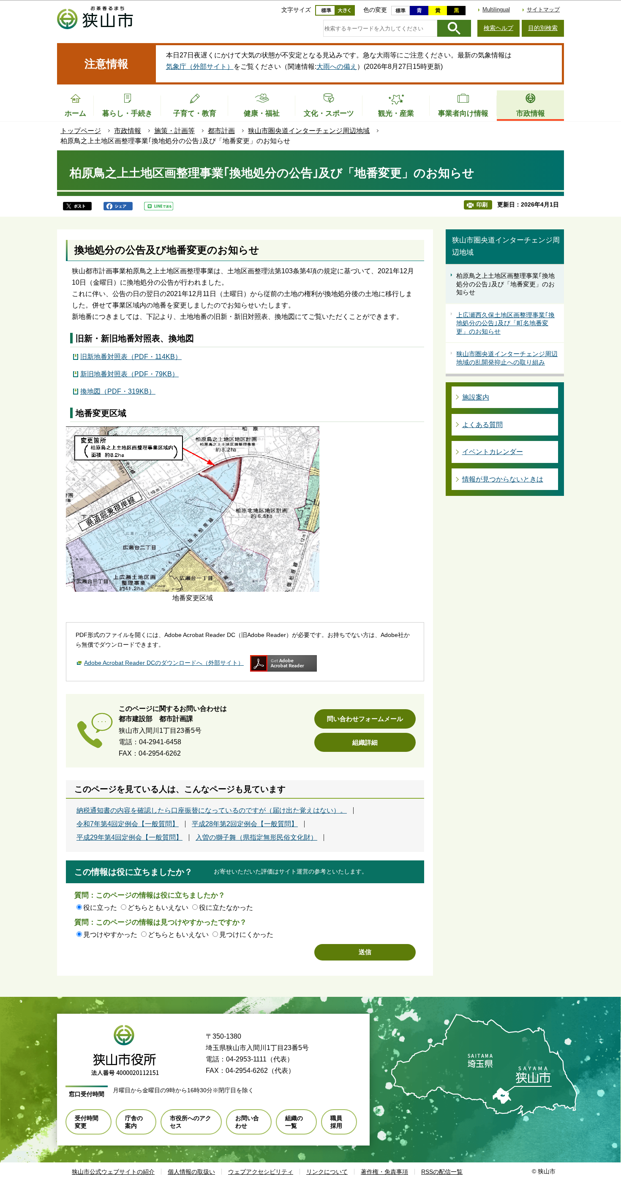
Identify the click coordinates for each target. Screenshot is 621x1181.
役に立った (100, 907)
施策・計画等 (174, 130)
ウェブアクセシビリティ (260, 1172)
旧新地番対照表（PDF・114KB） (131, 356)
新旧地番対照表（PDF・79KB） (129, 374)
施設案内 (475, 397)
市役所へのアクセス (190, 1122)
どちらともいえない (158, 907)
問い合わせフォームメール (365, 718)
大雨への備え (336, 66)
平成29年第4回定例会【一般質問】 (129, 837)
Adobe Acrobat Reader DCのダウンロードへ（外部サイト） (164, 662)
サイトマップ (543, 9)
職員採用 (336, 1122)
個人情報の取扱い (191, 1172)
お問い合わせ (247, 1122)
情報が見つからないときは (502, 479)
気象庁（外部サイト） (200, 66)
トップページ (80, 130)
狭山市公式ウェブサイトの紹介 (113, 1172)
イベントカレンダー (492, 451)
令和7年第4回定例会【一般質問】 (127, 824)
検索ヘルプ (498, 27)
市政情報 (127, 130)
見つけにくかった (246, 934)
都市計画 (221, 130)
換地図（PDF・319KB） (117, 391)
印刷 (482, 204)
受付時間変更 (86, 1122)
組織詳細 (365, 742)
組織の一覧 (294, 1122)
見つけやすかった (110, 934)
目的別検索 (543, 27)
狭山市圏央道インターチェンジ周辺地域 (309, 130)
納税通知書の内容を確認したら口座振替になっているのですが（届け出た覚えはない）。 (211, 810)
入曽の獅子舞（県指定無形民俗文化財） (256, 837)
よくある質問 (482, 424)
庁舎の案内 (134, 1122)
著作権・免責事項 (384, 1172)
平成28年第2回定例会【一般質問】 (245, 824)
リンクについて (327, 1172)
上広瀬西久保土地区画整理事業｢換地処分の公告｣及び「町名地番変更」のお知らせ (505, 323)
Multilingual (496, 9)
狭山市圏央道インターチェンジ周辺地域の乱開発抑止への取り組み (507, 358)
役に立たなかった (226, 907)
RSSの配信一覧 (442, 1172)
